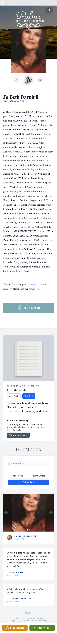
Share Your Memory (18, 435)
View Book (13, 396)
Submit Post (28, 482)
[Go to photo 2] (29, 529)
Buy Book (29, 396)
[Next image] (51, 512)
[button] (28, 513)
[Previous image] (6, 512)
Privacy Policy (20, 621)
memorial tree (37, 284)
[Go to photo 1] (27, 530)
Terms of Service (36, 621)
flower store (34, 288)
